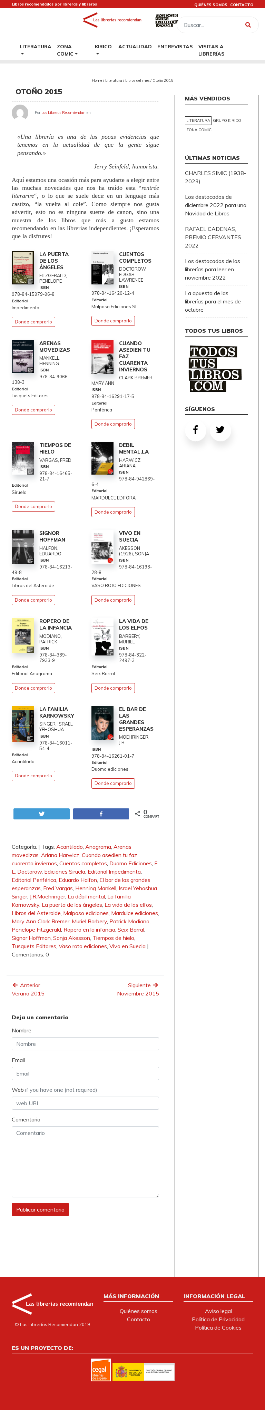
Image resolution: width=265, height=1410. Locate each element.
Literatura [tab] (198, 120)
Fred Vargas (58, 888)
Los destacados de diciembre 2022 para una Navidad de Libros (215, 205)
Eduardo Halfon (78, 879)
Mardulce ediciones (134, 913)
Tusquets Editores (34, 946)
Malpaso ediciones (86, 913)
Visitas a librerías (211, 50)
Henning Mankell (95, 888)
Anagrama (98, 846)
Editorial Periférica (34, 879)
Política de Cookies (218, 1327)
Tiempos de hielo (113, 937)
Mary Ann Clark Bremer (40, 921)
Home (97, 80)
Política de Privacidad (218, 1319)
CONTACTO (241, 4)
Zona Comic (65, 50)
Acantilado (69, 846)
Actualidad (135, 46)
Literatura (35, 46)
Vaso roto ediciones (83, 946)
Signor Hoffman (31, 937)
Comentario (26, 1119)
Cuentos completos (83, 863)
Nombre (21, 1030)
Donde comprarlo (33, 321)
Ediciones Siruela (64, 871)
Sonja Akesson (71, 937)
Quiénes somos (138, 1310)
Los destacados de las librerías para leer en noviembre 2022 (212, 269)
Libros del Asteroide (36, 913)
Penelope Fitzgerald (36, 929)
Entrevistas (175, 46)
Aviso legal (218, 1310)
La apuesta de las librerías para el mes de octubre (213, 301)
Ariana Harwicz (60, 855)
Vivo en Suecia (127, 946)
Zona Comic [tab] (199, 129)
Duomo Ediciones (130, 863)
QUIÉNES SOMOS (210, 4)
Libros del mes (137, 80)
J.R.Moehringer (47, 896)
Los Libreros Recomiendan (63, 112)
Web (54, 1089)
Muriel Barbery (89, 921)
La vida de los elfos (128, 904)
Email (18, 1060)
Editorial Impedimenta (114, 871)
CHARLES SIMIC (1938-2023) (215, 177)
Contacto (138, 1319)
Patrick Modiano (129, 921)
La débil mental (86, 896)
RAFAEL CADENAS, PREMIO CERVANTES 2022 (213, 237)
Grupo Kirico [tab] (227, 120)
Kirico (103, 46)
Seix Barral (131, 929)
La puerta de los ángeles (72, 904)
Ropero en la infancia (89, 929)
